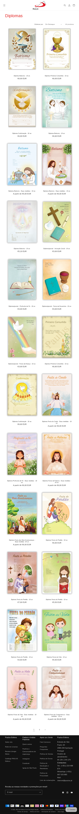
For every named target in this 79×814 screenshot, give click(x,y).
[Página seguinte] (45, 729)
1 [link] (33, 729)
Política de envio (34, 811)
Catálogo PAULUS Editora (11, 760)
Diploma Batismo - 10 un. (22, 76)
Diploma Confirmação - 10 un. (22, 133)
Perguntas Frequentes (44, 748)
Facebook (26, 763)
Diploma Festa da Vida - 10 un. (57, 657)
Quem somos (27, 744)
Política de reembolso (47, 809)
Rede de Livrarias (11, 747)
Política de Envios (46, 758)
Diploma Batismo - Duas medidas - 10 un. (22, 191)
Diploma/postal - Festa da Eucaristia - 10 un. (57, 306)
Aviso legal (61, 811)
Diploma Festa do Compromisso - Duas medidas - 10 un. (57, 715)
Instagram (26, 759)
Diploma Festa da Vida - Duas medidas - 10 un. (22, 715)
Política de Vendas (46, 754)
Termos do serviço (22, 811)
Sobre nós (8, 742)
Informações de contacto (48, 811)
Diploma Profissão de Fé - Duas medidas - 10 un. (22, 481)
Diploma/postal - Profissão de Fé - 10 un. (22, 306)
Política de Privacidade (44, 774)
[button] (4, 5)
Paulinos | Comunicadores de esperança (29, 751)
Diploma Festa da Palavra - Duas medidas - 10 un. (57, 481)
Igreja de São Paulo (30, 768)
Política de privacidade (61, 809)
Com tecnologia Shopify (32, 809)
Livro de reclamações (47, 780)
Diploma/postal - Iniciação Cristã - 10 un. (56, 248)
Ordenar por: (38, 24)
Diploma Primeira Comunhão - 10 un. (57, 76)
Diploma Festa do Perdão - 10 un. (57, 540)
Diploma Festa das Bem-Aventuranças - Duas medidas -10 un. (22, 541)
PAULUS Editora (20, 809)
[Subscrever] (40, 792)
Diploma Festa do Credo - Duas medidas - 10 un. (57, 422)
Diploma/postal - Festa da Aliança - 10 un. (22, 364)
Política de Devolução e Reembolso (44, 765)
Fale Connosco (45, 742)
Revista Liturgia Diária (10, 753)
